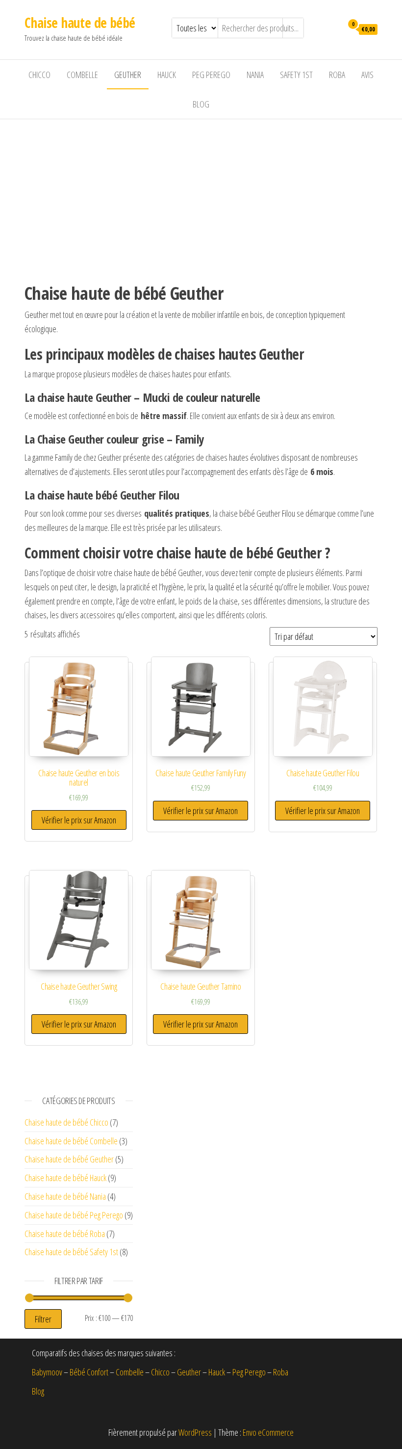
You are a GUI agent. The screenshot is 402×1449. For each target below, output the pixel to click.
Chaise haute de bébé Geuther (69, 1159)
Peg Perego (211, 74)
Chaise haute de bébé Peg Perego (74, 1215)
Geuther (127, 74)
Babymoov (47, 1372)
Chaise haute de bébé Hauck (65, 1178)
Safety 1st (296, 74)
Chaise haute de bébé (80, 22)
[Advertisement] (201, 193)
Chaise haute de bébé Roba (65, 1233)
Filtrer (43, 1319)
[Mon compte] (332, 28)
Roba (337, 74)
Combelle (82, 74)
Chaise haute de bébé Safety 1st (71, 1252)
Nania (255, 74)
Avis (367, 74)
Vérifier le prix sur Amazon (79, 820)
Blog (201, 104)
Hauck (166, 74)
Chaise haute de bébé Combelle (71, 1141)
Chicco (39, 74)
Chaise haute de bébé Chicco (66, 1122)
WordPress (195, 1432)
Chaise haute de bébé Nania (65, 1196)
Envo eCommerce (268, 1432)
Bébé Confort (89, 1372)
